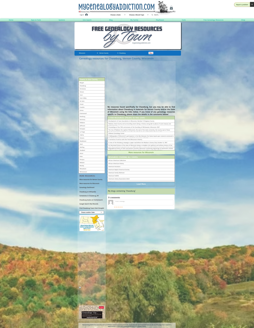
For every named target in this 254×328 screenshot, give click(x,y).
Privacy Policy (142, 326)
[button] (242, 4)
